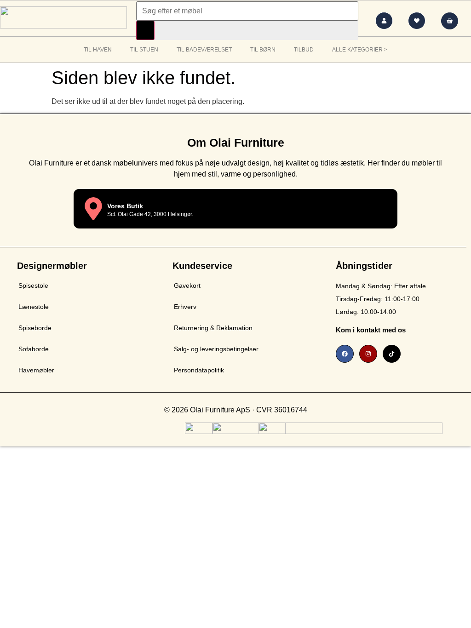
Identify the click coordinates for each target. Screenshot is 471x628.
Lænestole (33, 306)
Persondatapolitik (199, 370)
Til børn (263, 49)
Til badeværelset (204, 49)
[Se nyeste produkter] (416, 20)
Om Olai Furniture (235, 142)
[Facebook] (345, 354)
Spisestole (33, 285)
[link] (399, 329)
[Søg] (145, 30)
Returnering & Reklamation (213, 327)
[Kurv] (449, 20)
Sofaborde (33, 349)
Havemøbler (36, 370)
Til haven (98, 49)
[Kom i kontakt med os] (458, 328)
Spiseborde (35, 327)
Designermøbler (52, 266)
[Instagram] (368, 354)
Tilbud (304, 49)
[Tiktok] (392, 354)
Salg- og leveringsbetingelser (216, 349)
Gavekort (187, 285)
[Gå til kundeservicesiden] (384, 20)
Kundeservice (202, 266)
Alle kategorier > (359, 49)
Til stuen (144, 49)
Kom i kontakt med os (371, 330)
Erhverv (185, 306)
